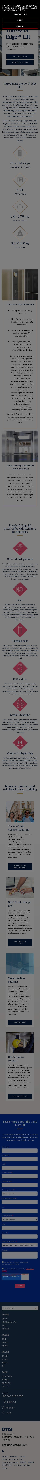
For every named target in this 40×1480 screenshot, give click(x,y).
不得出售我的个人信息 (20, 14)
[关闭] (37, 3)
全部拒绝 (20, 20)
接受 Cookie (20, 26)
